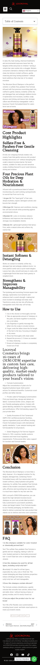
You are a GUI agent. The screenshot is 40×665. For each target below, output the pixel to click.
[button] (5, 9)
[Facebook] (11, 654)
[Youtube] (22, 654)
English (28, 11)
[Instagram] (17, 654)
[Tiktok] (28, 654)
